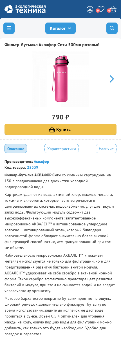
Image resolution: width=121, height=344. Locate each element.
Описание (15, 148)
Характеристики (61, 148)
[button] (109, 79)
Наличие (106, 148)
